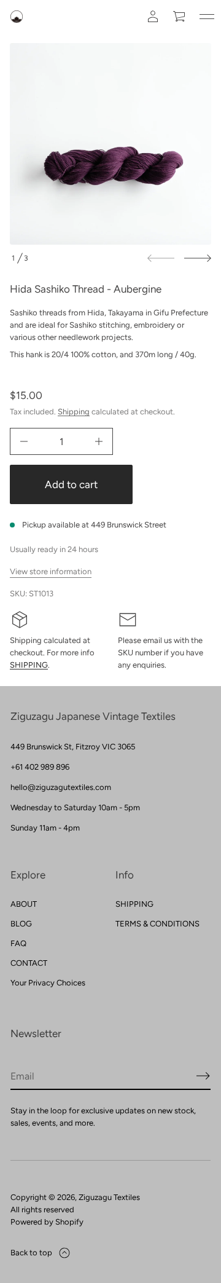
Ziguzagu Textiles (109, 1197)
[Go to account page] (152, 16)
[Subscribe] (203, 1075)
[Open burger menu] (207, 16)
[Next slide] (197, 258)
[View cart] (179, 16)
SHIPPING (29, 664)
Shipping (74, 411)
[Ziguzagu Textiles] (16, 16)
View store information (50, 571)
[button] (179, 16)
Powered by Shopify (46, 1221)
